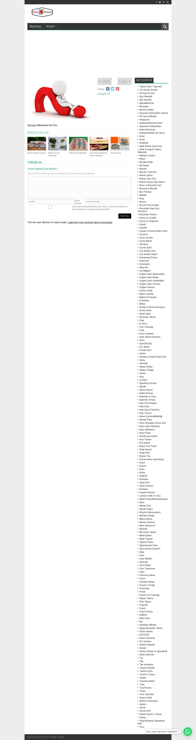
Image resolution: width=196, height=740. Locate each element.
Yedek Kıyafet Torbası (150, 714)
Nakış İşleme (145, 519)
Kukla (142, 472)
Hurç (141, 376)
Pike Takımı (145, 601)
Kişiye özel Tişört (148, 446)
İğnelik (142, 386)
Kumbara (143, 479)
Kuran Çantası (146, 485)
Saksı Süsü (144, 618)
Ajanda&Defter (146, 103)
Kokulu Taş (144, 456)
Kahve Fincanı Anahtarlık (54, 154)
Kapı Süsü (144, 406)
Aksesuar (144, 106)
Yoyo (141, 726)
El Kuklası (144, 300)
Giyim (142, 340)
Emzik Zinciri (145, 310)
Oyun (141, 555)
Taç (141, 658)
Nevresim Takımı (147, 532)
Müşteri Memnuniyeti (150, 512)
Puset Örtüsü (146, 611)
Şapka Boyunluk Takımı (150, 628)
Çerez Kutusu (146, 237)
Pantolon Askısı (147, 575)
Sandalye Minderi (147, 624)
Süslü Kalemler (146, 654)
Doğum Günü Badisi (148, 277)
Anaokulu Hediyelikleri (150, 126)
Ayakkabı (143, 142)
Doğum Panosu (147, 287)
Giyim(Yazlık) (145, 343)
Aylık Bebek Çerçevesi (150, 146)
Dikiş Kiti (143, 267)
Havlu (142, 360)
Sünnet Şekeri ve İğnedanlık (153, 651)
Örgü (141, 552)
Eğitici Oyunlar (146, 294)
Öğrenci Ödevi (146, 542)
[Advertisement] (98, 52)
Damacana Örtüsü (148, 257)
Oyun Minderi (145, 558)
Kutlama (143, 489)
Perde (142, 591)
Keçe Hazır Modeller (149, 426)
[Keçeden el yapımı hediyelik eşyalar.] (41, 16)
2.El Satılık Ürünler (148, 89)
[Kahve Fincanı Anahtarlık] (57, 149)
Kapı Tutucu (145, 413)
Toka (141, 684)
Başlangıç (35, 26)
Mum (141, 502)
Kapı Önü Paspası (148, 403)
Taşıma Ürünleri (147, 667)
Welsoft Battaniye (148, 701)
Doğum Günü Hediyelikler (151, 280)
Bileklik (142, 195)
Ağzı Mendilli (145, 96)
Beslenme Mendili (148, 188)
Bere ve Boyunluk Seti (150, 185)
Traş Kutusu (145, 687)
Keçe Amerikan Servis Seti (152, 423)
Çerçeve (143, 234)
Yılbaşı (142, 717)
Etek (141, 320)
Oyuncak (143, 562)
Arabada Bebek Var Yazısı (152, 133)
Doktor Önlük (146, 290)
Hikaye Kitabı (146, 366)
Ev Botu (143, 323)
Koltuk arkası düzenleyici (151, 459)
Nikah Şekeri (145, 535)
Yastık (142, 707)
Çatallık (143, 227)
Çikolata (143, 244)
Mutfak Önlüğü (146, 515)
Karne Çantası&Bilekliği (150, 416)
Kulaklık (143, 476)
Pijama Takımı (146, 598)
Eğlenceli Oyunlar (148, 297)
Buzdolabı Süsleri (148, 214)
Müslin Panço (146, 509)
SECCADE (144, 634)
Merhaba (31, 125)
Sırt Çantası (145, 641)
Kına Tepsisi (145, 439)
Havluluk (143, 363)
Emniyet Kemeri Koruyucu (152, 307)
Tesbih (142, 677)
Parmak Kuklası (147, 581)
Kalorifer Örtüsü (147, 399)
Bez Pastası (145, 192)
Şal (140, 621)
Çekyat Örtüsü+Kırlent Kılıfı (153, 231)
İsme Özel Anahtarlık (77, 153)
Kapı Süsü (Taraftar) (149, 409)
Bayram (143, 168)
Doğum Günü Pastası (149, 284)
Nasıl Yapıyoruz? (147, 525)
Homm (142, 373)
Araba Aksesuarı (147, 129)
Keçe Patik (145, 433)
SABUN (143, 615)
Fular (141, 330)
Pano (141, 572)
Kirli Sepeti (144, 442)
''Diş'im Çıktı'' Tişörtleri (150, 86)
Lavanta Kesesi (147, 492)
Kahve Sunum (146, 389)
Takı (141, 661)
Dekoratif (144, 260)
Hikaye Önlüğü (146, 370)
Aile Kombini (145, 99)
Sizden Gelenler (147, 644)
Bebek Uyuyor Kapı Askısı (152, 182)
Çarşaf (142, 224)
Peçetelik (144, 588)
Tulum (142, 691)
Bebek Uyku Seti (147, 178)
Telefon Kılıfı (146, 671)
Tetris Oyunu (116, 153)
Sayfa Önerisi (146, 631)
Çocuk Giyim (145, 247)
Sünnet (142, 648)
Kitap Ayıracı (145, 449)
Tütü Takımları (146, 694)
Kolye (142, 462)
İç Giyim (143, 380)
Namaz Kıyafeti (147, 522)
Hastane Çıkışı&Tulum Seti (152, 356)
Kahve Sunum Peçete (36, 153)
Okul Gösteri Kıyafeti (149, 548)
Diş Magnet (145, 270)
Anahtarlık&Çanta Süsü (150, 123)
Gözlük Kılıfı (145, 350)
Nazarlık (143, 528)
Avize (142, 139)
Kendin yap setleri (148, 436)
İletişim (50, 26)
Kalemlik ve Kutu (147, 396)
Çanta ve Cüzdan (147, 217)
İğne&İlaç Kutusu (148, 383)
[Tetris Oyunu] (120, 149)
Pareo (142, 578)
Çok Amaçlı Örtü (147, 250)
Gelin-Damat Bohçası (149, 337)
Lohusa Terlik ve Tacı (150, 495)
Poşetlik (143, 605)
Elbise (142, 303)
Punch (142, 608)
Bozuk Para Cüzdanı (149, 205)
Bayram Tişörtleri (148, 172)
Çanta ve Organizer (148, 221)
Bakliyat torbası (147, 155)
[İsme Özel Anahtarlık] (78, 149)
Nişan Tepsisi (146, 538)
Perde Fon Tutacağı (149, 595)
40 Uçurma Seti (147, 93)
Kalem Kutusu (146, 393)
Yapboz (143, 704)
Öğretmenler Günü (148, 545)
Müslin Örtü (145, 505)
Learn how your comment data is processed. (90, 222)
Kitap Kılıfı (144, 452)
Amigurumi (144, 119)
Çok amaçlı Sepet (148, 254)
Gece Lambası (146, 333)
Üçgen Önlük (145, 697)
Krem (142, 469)
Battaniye (144, 165)
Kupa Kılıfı (144, 482)
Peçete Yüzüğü (147, 585)
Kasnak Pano (145, 419)
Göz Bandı (144, 346)
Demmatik (144, 264)
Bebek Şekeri (146, 175)
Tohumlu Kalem (147, 681)
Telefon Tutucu (147, 674)
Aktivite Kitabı (146, 109)
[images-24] (61, 121)
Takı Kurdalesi (146, 664)
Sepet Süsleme (147, 638)
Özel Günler (145, 565)
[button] (187, 731)
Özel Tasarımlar (147, 568)
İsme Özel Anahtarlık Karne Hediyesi (98, 154)
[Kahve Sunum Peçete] (36, 149)
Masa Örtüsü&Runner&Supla (153, 499)
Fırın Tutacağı (146, 327)
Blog (141, 198)
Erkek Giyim (145, 313)
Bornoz (142, 201)
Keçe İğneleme (147, 429)
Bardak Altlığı (146, 162)
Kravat (142, 466)
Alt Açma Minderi (148, 116)
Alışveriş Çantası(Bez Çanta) (153, 113)
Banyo (142, 158)
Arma (141, 136)
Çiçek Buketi (145, 241)
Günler (142, 353)
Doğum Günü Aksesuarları (152, 274)
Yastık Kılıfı (145, 710)
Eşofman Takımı (147, 317)
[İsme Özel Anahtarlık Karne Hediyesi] (99, 149)
